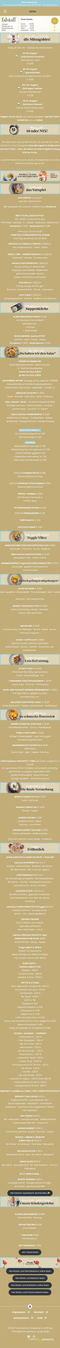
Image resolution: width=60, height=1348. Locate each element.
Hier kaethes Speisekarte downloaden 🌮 (30, 1193)
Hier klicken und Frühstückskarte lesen (30, 1292)
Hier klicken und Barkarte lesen (30, 1278)
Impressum (19, 1312)
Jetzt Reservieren (30, 1252)
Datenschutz (21, 1318)
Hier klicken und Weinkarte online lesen (30, 1285)
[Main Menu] (5, 11)
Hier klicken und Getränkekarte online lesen (30, 1271)
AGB (39, 1318)
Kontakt (39, 1312)
